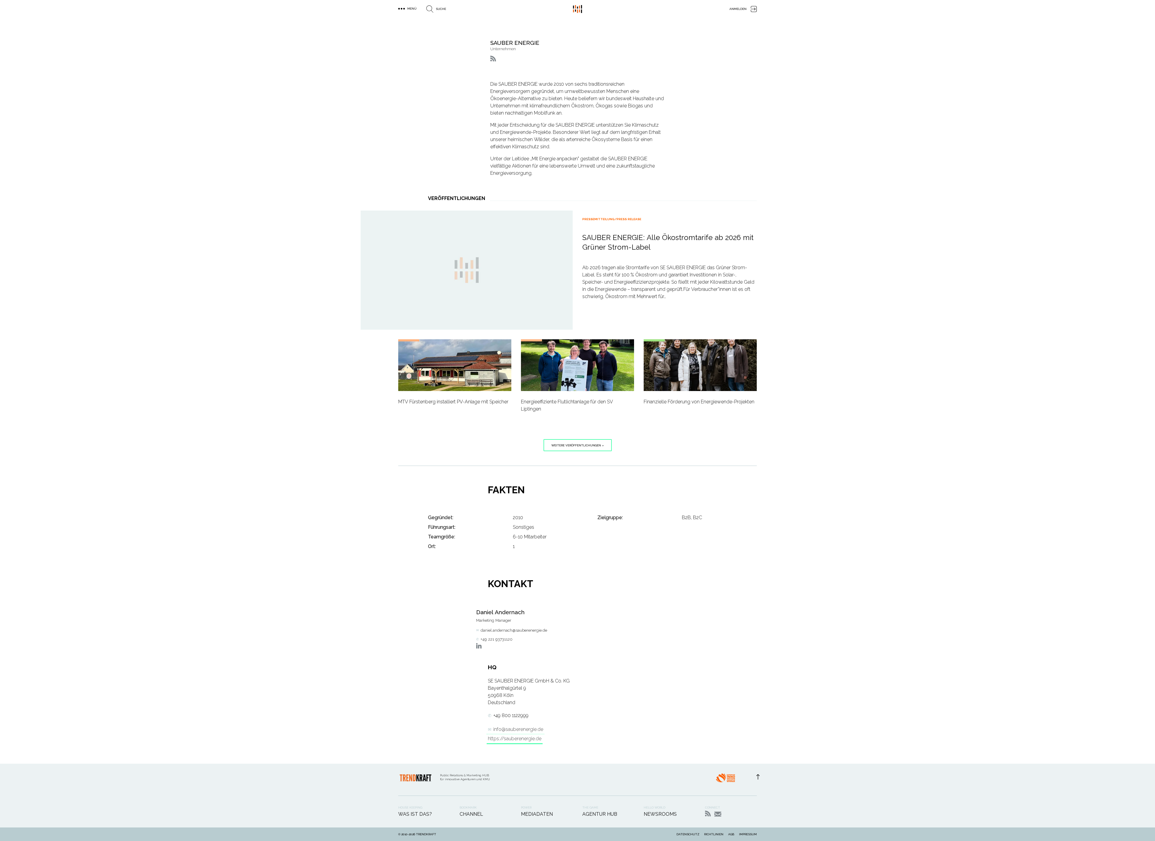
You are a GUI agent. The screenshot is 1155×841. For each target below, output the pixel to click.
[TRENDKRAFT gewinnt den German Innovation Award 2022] (725, 779)
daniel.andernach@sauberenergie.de (514, 630)
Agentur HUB (599, 814)
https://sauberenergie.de (514, 738)
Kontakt (717, 814)
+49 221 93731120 (497, 639)
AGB (731, 834)
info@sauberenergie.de (518, 729)
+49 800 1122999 (510, 715)
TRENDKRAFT (426, 834)
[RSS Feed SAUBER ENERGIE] (493, 58)
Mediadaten (537, 814)
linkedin (479, 645)
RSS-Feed (708, 813)
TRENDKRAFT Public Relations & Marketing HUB (577, 9)
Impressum (748, 834)
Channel (471, 814)
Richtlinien (713, 834)
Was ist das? (415, 814)
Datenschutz (687, 834)
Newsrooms (660, 814)
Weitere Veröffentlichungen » (577, 445)
